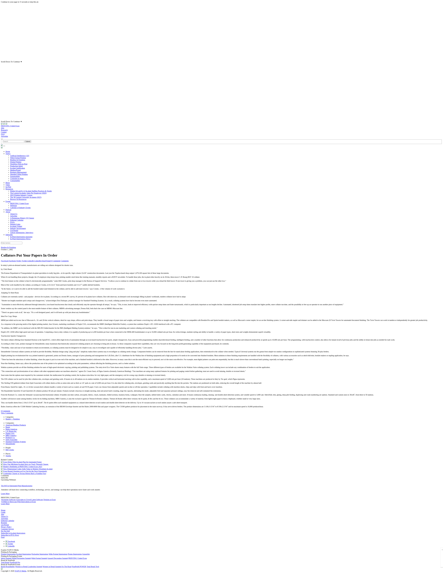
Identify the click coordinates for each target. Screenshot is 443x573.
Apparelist (86, 554)
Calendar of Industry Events (20, 208)
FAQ (3, 134)
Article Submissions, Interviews (21, 233)
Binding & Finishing (17, 160)
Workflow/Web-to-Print (18, 164)
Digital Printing (15, 162)
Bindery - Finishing (13, 419)
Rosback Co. (10, 437)
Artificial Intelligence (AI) (19, 156)
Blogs (8, 183)
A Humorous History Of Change (22, 218)
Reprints (4, 523)
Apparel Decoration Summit (57, 558)
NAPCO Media (20, 571)
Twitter (10, 544)
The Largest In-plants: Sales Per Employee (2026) (28, 193)
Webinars (13, 206)
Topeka (8, 456)
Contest (3, 132)
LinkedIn (11, 546)
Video (8, 185)
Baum (8, 427)
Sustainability (15, 176)
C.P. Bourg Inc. (11, 431)
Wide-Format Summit (39, 558)
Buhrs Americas (11, 429)
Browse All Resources (18, 199)
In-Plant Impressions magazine (21, 237)
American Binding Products (16, 425)
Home (8, 152)
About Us (13, 214)
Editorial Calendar (16, 220)
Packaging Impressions (39, 554)
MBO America (11, 435)
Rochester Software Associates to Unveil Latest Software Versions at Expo (28, 500)
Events (8, 201)
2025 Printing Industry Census (21, 195)
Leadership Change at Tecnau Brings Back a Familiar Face (24, 474)
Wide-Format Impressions (58, 554)
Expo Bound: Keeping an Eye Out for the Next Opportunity (25, 471)
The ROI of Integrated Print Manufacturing (16, 486)
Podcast (8, 210)
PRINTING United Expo (10, 126)
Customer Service (7, 529)
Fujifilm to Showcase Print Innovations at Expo (18, 502)
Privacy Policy (6, 527)
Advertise (4, 136)
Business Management (18, 172)
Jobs (2, 128)
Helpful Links (15, 224)
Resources (9, 189)
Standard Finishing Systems (16, 442)
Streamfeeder (10, 444)
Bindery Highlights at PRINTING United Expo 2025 (22, 467)
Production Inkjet (16, 166)
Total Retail (5, 562)
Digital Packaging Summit (21, 558)
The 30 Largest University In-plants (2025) (25, 197)
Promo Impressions (75, 554)
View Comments (7, 413)
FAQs (12, 222)
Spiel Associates (11, 440)
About (8, 212)
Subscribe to (13, 533)
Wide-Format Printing (18, 158)
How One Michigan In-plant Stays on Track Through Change (26, 464)
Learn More (5, 494)
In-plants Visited (16, 226)
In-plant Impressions (23, 554)
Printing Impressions (8, 554)
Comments (65, 261)
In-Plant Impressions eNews (20, 239)
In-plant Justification (17, 168)
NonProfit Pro (15, 562)
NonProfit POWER (79, 567)
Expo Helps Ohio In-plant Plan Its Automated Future (22, 462)
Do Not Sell (5, 531)
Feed (2, 537)
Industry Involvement (18, 228)
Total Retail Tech (93, 567)
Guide (3, 512)
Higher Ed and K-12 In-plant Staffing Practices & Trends (31, 191)
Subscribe (9, 235)
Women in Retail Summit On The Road (57, 567)
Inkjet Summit (6, 558)
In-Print (8, 187)
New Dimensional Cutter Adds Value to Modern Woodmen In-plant (27, 469)
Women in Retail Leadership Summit (28, 567)
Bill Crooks (10, 450)
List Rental (14, 230)
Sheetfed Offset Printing (19, 174)
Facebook (11, 541)
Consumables (15, 181)
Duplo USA (10, 433)
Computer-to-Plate (17, 179)
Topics (8, 154)
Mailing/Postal (15, 170)
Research (4, 130)
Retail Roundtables (8, 567)
